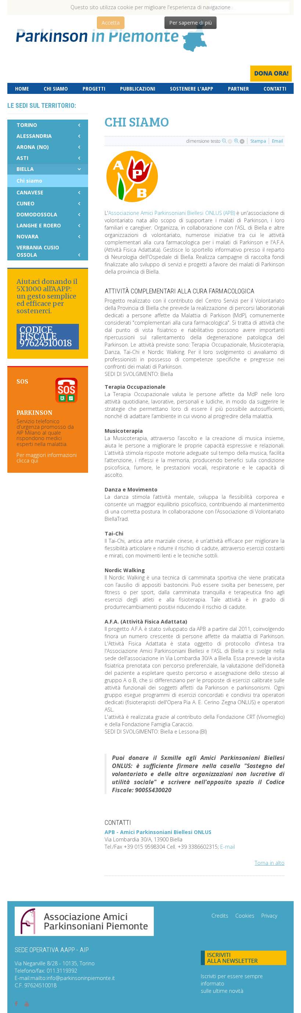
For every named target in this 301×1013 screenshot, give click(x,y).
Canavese (30, 192)
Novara (28, 236)
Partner (238, 88)
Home (22, 88)
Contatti (275, 88)
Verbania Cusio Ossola (38, 251)
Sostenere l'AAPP (191, 88)
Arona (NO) (33, 146)
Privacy (269, 915)
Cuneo (26, 203)
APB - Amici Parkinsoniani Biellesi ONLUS (158, 832)
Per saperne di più (190, 22)
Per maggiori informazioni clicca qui (47, 457)
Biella (25, 168)
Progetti (94, 88)
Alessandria (34, 135)
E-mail (227, 846)
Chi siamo (56, 88)
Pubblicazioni (137, 88)
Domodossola (37, 214)
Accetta (111, 22)
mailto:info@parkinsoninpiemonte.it (72, 977)
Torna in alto (269, 862)
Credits (219, 915)
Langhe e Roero (39, 225)
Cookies (244, 915)
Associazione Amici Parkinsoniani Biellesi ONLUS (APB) (171, 212)
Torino (27, 124)
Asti (22, 157)
